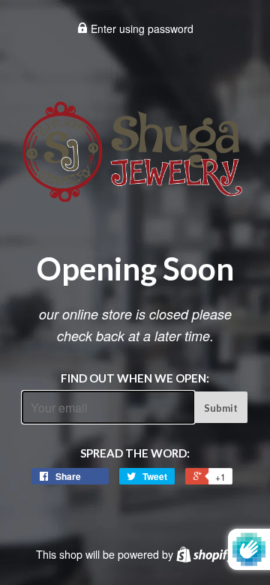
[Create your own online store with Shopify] (205, 554)
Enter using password (141, 28)
